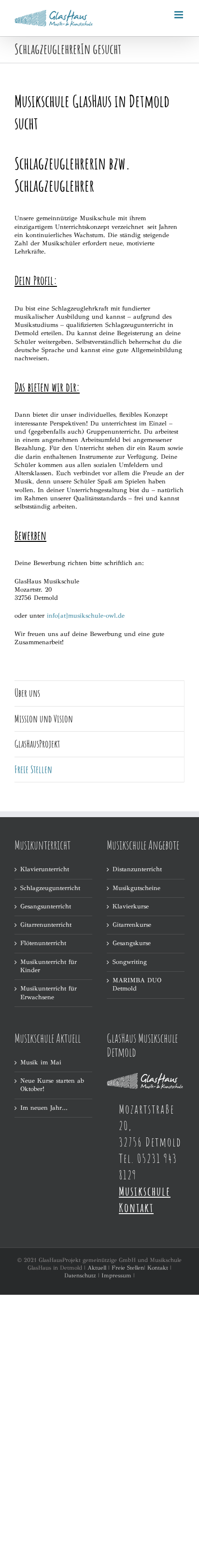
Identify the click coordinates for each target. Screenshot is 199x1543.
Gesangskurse (132, 943)
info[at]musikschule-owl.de (86, 616)
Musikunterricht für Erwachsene (48, 993)
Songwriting (130, 962)
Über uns (27, 693)
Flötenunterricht (43, 943)
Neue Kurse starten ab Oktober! (52, 1085)
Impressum (116, 1275)
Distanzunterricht (137, 869)
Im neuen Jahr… (43, 1108)
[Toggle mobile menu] (179, 15)
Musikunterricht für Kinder (48, 966)
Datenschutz (80, 1275)
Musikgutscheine (136, 888)
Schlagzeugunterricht (50, 888)
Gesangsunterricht (45, 906)
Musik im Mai (40, 1062)
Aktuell (96, 1267)
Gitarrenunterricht (45, 925)
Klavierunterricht (44, 869)
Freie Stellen (128, 1267)
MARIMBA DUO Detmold (137, 984)
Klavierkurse (131, 906)
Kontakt (157, 1267)
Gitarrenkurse (132, 925)
